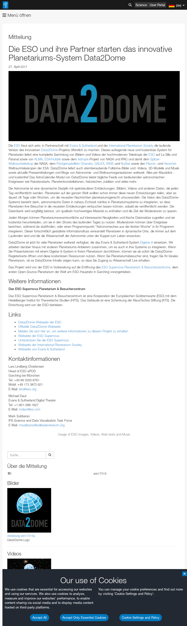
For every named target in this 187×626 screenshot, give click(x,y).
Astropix (83, 159)
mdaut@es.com (29, 409)
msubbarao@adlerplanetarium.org (42, 425)
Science (141, 5)
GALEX (99, 163)
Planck (150, 163)
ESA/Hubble (53, 159)
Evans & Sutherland (83, 145)
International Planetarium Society (131, 145)
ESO (17, 145)
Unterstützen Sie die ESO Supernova (43, 340)
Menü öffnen (18, 15)
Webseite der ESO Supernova (38, 336)
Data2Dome (49, 150)
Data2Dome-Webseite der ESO (39, 322)
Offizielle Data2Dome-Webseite (39, 326)
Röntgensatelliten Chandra (74, 163)
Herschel (170, 163)
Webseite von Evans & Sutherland (41, 349)
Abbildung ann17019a (21, 536)
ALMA (38, 159)
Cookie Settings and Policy (140, 617)
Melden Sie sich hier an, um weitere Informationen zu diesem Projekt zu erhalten (73, 331)
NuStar (125, 163)
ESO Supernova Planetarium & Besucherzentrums (136, 267)
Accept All (39, 617)
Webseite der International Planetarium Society (50, 345)
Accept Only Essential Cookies (84, 617)
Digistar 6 (146, 242)
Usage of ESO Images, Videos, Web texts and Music (94, 434)
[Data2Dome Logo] (94, 106)
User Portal (157, 5)
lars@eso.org (27, 389)
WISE (110, 163)
